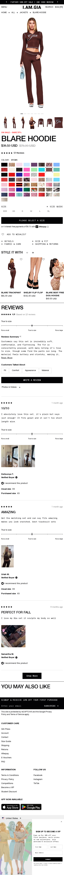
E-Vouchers (6, 758)
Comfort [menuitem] (15, 370)
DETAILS (9, 241)
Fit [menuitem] (5, 370)
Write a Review (36, 381)
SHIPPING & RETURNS (46, 244)
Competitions (7, 783)
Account (5, 733)
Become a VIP (7, 788)
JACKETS (24, 13)
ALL (13, 13)
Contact (4, 737)
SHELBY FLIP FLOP (33, 293)
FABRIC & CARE (13, 244)
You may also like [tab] (25, 686)
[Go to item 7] (59, 122)
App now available (12, 800)
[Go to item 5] (41, 122)
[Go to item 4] (32, 122)
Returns (4, 750)
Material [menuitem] (45, 370)
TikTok (36, 783)
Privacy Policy (7, 779)
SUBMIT (48, 859)
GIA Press (5, 729)
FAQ (3, 762)
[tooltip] (21, 337)
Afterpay (5, 754)
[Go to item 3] (23, 122)
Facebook (38, 775)
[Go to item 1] (5, 122)
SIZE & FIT (41, 241)
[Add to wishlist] (21, 259)
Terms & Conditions (10, 775)
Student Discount (9, 792)
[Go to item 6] (50, 122)
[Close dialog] (61, 822)
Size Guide (56, 206)
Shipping (5, 746)
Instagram (38, 779)
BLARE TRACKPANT (11, 293)
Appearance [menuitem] (30, 370)
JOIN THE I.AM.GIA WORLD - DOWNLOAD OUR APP (32, 2)
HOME (4, 13)
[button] (12, 153)
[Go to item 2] (14, 122)
